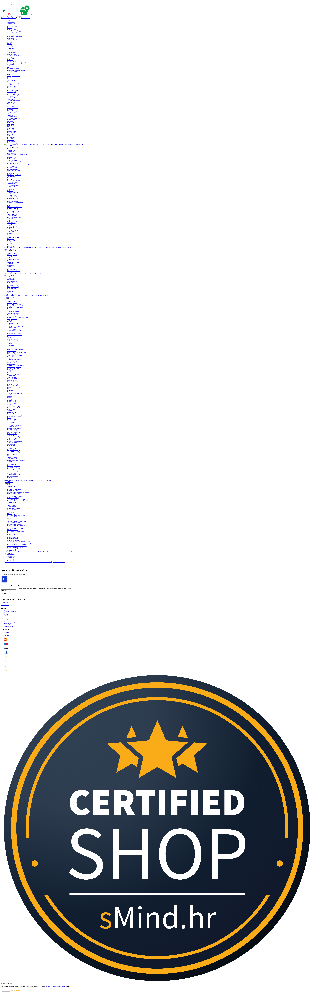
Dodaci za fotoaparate (13, 242)
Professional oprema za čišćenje (16, 515)
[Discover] (6, 658)
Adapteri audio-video (13, 208)
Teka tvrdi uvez (11, 464)
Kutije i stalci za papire (13, 322)
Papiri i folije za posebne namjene (16, 404)
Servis (5, 612)
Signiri (9, 470)
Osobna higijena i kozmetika (15, 493)
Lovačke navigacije (12, 244)
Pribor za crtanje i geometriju (15, 335)
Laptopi (10, 45)
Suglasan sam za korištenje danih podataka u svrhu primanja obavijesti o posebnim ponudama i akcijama (44, 588)
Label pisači (10, 96)
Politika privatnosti (51, 986)
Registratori (10, 345)
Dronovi (10, 188)
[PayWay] (8, 674)
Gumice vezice (11, 364)
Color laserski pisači (13, 83)
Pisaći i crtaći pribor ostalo (14, 304)
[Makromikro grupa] (4, 14)
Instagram (6, 634)
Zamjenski (10, 282)
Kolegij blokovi (11, 461)
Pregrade (9, 310)
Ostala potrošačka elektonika (15, 180)
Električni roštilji (11, 223)
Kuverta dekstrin (11, 448)
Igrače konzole (11, 153)
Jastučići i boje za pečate (14, 356)
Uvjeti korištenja (61, 986)
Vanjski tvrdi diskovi (13, 76)
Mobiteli (9, 199)
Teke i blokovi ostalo (12, 458)
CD (8, 74)
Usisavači (10, 236)
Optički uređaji (11, 102)
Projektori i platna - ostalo (14, 217)
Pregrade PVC (11, 362)
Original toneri (11, 291)
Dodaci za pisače (11, 92)
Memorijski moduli (12, 105)
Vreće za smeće (11, 506)
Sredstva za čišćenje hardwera (15, 531)
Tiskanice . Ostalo (12, 438)
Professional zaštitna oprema (15, 517)
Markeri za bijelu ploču (13, 471)
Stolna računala (12, 39)
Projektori (10, 218)
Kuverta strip (11, 445)
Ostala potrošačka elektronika (15, 156)
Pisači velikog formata (13, 90)
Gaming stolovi (11, 131)
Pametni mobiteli (12, 196)
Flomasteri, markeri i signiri (15, 349)
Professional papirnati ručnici (15, 528)
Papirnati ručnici (11, 512)
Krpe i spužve (11, 503)
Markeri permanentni (13, 466)
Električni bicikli (12, 204)
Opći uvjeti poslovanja (9, 622)
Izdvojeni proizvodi (12, 25)
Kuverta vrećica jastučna (13, 474)
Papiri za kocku (11, 412)
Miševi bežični (12, 125)
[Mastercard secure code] (6, 667)
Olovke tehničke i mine (13, 339)
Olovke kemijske (12, 324)
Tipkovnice (11, 141)
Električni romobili (12, 201)
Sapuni (9, 519)
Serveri (9, 28)
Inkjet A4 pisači (11, 87)
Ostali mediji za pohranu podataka (16, 70)
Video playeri (11, 183)
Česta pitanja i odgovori (10, 611)
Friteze (9, 224)
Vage (9, 234)
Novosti (13, 4)
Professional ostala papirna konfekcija (17, 527)
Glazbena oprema (12, 163)
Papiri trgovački (11, 409)
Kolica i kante (11, 505)
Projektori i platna (12, 169)
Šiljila (9, 394)
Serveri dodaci (11, 52)
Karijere (6, 615)
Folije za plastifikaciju (13, 479)
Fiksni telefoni (11, 195)
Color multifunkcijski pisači (15, 95)
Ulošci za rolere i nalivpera (14, 437)
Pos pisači (10, 57)
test (8, 205)
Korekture (10, 390)
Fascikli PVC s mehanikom (14, 383)
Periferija (10, 41)
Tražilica (19, 16)
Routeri (10, 60)
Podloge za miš (11, 329)
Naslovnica (7, 564)
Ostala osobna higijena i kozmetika (16, 521)
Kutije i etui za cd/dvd (13, 313)
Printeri (10, 35)
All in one (10, 121)
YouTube (6, 635)
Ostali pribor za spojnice (13, 374)
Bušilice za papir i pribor (14, 333)
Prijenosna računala (13, 26)
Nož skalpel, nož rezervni (14, 359)
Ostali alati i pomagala (13, 508)
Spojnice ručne (11, 375)
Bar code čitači (11, 54)
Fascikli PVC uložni (13, 386)
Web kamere (11, 138)
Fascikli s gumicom (12, 384)
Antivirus (10, 115)
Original (10, 284)
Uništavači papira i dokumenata (16, 372)
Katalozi (9, 4)
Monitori (10, 33)
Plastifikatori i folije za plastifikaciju (17, 352)
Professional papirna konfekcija (15, 496)
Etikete (9, 346)
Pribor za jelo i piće (12, 559)
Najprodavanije (11, 23)
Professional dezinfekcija (13, 495)
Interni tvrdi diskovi (13, 71)
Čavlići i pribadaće (12, 377)
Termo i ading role (12, 316)
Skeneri (9, 84)
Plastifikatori (10, 477)
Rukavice (10, 511)
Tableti (9, 44)
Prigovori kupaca (8, 626)
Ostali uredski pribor (12, 413)
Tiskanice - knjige (12, 442)
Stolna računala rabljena (13, 118)
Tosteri (9, 233)
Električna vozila (12, 166)
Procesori (10, 103)
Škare (9, 358)
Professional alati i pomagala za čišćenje (18, 492)
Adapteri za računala (12, 210)
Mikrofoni (10, 127)
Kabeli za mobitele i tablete (14, 207)
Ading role (10, 370)
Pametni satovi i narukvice (14, 161)
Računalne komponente (14, 36)
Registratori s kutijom (13, 451)
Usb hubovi (10, 135)
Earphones (10, 124)
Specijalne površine (12, 538)
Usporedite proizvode (6, 18)
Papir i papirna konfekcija (14, 330)
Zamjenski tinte (11, 288)
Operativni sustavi (12, 116)
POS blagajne (11, 58)
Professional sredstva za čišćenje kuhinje (18, 544)
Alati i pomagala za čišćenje (15, 489)
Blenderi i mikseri (12, 221)
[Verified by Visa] (6, 663)
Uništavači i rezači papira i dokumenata (18, 317)
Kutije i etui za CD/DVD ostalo (15, 365)
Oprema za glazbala (13, 192)
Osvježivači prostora (13, 540)
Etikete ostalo (11, 455)
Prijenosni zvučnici (12, 182)
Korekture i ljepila (12, 323)
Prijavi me (3, 590)
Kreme (9, 518)
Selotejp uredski (11, 399)
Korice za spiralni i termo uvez (15, 355)
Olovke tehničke (12, 434)
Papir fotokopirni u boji (13, 406)
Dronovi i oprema (12, 160)
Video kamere (11, 240)
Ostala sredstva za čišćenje (14, 535)
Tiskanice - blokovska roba (14, 441)
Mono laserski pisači (13, 81)
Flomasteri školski (12, 467)
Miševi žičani (11, 132)
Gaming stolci (11, 129)
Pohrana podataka (12, 32)
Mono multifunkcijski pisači (14, 89)
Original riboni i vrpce (13, 292)
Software (10, 38)
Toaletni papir (11, 514)
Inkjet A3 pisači (11, 86)
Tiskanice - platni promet (13, 439)
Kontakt (6, 614)
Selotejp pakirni (11, 400)
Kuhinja (10, 533)
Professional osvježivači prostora (16, 525)
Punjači (9, 179)
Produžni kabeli (11, 212)
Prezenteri (10, 140)
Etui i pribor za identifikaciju (14, 415)
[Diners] (6, 654)
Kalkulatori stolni (12, 429)
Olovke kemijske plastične (14, 393)
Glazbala (10, 191)
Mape (9, 336)
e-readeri (9, 42)
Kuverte (10, 343)
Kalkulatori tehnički (12, 431)
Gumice (9, 396)
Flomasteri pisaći (12, 473)
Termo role (10, 371)
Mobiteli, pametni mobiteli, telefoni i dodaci (19, 164)
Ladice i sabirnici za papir (14, 387)
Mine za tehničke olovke (13, 432)
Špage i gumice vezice (13, 311)
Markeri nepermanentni (13, 469)
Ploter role (10, 410)
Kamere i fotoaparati (13, 172)
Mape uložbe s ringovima (14, 425)
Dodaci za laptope (12, 49)
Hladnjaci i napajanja (13, 100)
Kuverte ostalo (11, 447)
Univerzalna (11, 534)
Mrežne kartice (11, 61)
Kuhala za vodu (12, 227)
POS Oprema (11, 29)
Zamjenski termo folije (13, 287)
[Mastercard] (6, 641)
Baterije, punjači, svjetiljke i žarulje (17, 154)
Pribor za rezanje (12, 308)
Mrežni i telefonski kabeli (14, 211)
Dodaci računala (11, 119)
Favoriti (14, 18)
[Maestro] (6, 645)
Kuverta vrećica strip (12, 476)
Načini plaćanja (8, 623)
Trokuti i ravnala (12, 419)
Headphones (11, 137)
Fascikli (9, 320)
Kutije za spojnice (12, 380)
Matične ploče (11, 99)
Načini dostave (8, 624)
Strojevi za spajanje (12, 314)
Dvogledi (10, 243)
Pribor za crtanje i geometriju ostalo (16, 420)
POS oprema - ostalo (13, 55)
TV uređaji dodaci (12, 185)
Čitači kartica (11, 128)
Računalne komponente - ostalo (16, 111)
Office (9, 113)
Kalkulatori (10, 338)
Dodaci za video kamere (13, 237)
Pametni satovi (11, 189)
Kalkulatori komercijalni (14, 428)
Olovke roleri (11, 435)
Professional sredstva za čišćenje (16, 499)
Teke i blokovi (11, 348)
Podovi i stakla (11, 509)
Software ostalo (11, 112)
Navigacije (10, 173)
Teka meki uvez (12, 463)
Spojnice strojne (12, 378)
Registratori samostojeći (13, 450)
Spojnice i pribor (12, 319)
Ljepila (9, 388)
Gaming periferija (12, 143)
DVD (9, 77)
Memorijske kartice (13, 68)
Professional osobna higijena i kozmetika (18, 501)
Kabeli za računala (12, 214)
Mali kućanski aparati (13, 170)
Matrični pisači (11, 80)
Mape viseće (10, 423)
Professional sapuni (12, 549)
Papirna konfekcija (12, 490)
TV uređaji (11, 159)
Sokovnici (10, 231)
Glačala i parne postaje (13, 226)
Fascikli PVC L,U (12, 381)
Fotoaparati (10, 239)
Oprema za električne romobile (15, 202)
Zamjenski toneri (12, 290)
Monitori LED (11, 79)
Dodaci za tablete (12, 48)
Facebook (6, 632)
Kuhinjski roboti (11, 228)
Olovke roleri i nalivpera (14, 340)
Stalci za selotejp (11, 402)
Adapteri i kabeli (12, 108)
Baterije (10, 177)
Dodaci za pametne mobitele (15, 193)
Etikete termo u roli (12, 454)
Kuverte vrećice (11, 351)
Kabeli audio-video (12, 215)
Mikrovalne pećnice (13, 230)
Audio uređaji (11, 157)
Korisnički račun (25, 18)
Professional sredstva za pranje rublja (17, 546)
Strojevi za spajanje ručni (14, 368)
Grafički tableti (11, 47)
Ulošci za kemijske (12, 391)
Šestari (9, 418)
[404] (157, 980)
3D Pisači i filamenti (13, 97)
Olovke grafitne (11, 397)
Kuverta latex (11, 444)
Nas (8, 67)
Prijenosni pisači (11, 93)
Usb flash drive (12, 73)
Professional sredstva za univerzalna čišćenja (19, 543)
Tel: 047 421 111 (5, 605)
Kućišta (10, 109)
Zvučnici (10, 134)
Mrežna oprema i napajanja (15, 31)
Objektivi (10, 258)
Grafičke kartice (12, 106)
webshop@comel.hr (6, 602)
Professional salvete (12, 530)
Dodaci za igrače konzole (14, 175)
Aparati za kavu (12, 220)
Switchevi (10, 64)
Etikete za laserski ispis (13, 453)
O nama (18, 4)
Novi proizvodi (11, 22)
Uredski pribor (11, 332)
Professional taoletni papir (14, 524)
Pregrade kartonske (12, 361)
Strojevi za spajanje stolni (14, 367)
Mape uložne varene (12, 426)
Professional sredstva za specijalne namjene (18, 541)
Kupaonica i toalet (12, 537)
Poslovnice (3, 4)
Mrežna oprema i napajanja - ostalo (16, 63)
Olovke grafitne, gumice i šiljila (15, 326)
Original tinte (11, 294)
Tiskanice (10, 342)
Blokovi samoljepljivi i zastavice (16, 460)
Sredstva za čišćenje (13, 498)
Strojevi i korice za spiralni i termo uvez (18, 306)
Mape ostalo (10, 422)
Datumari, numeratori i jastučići (15, 307)
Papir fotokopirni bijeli (13, 407)
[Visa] (6, 650)
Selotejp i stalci (11, 327)
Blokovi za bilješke (12, 457)
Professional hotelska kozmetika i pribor (17, 547)
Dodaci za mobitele (12, 198)
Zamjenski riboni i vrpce (13, 285)
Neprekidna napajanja (13, 65)
